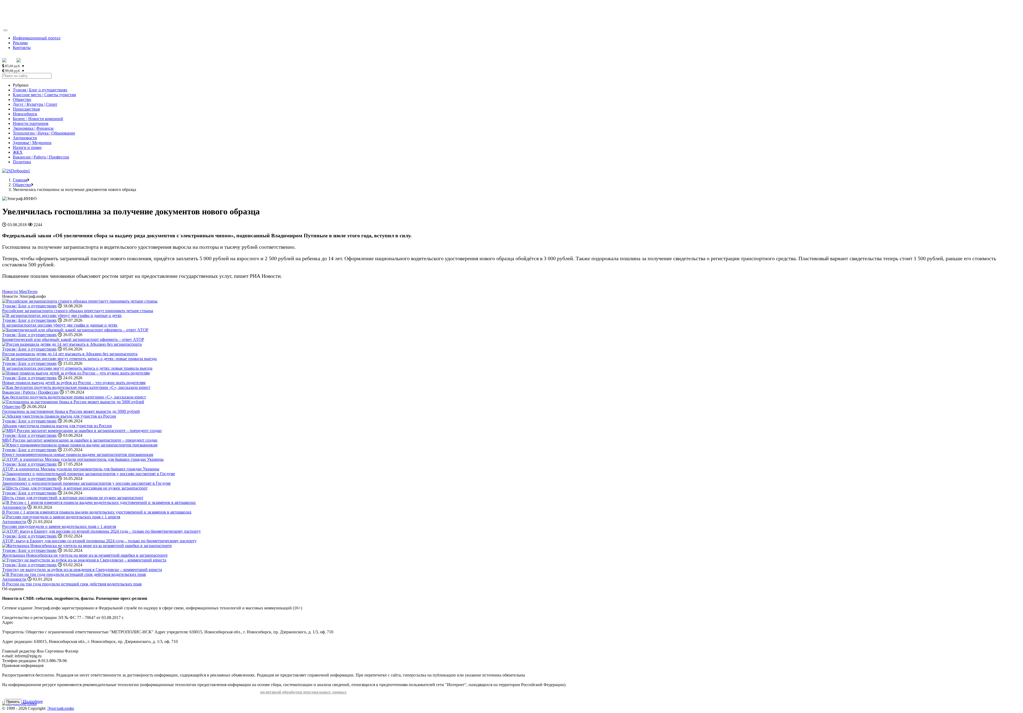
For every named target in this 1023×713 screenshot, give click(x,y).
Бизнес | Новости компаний (38, 118)
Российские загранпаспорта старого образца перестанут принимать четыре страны (77, 310)
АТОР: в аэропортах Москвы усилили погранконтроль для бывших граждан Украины (80, 469)
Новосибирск (25, 114)
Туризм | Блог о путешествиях (40, 90)
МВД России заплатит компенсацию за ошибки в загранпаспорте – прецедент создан (79, 440)
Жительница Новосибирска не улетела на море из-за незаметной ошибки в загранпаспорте (85, 555)
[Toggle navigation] (5, 30)
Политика (22, 162)
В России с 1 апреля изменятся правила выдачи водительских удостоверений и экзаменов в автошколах (97, 512)
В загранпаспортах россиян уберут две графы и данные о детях (59, 325)
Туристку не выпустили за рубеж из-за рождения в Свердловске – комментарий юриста (82, 569)
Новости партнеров (30, 123)
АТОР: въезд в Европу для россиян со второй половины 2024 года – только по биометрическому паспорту (99, 541)
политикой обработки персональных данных (303, 692)
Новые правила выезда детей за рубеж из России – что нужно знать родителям (73, 382)
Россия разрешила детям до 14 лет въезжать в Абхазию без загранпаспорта (69, 354)
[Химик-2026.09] (16, 171)
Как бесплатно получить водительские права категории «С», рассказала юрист (74, 397)
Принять (13, 702)
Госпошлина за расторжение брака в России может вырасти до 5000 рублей (71, 411)
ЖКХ (18, 152)
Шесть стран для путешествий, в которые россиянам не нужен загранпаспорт (72, 497)
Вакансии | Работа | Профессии (41, 157)
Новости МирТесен (20, 291)
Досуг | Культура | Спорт (35, 104)
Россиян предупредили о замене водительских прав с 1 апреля (59, 526)
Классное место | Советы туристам (44, 94)
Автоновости (25, 138)
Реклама (20, 42)
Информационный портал (36, 38)
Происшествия (26, 109)
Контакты (22, 47)
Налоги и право (27, 147)
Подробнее (33, 701)
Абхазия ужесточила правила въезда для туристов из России (57, 425)
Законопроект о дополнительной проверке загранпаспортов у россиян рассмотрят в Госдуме (86, 483)
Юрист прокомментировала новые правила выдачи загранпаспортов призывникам (77, 454)
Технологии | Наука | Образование (44, 133)
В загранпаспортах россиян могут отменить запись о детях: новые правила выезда (77, 368)
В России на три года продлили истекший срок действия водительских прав (72, 584)
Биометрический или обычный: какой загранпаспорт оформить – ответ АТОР (73, 339)
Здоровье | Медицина (32, 142)
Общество (22, 99)
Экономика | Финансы (33, 128)
